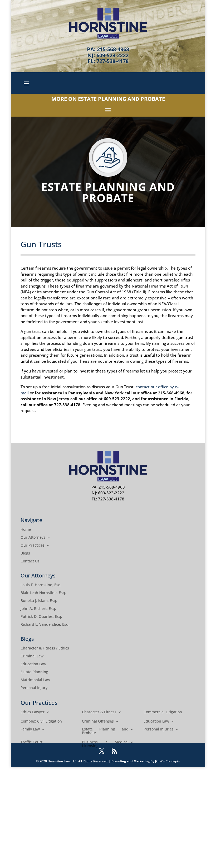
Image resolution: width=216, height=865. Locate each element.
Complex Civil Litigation (41, 721)
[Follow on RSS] (114, 751)
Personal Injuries (159, 729)
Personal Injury (34, 688)
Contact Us (30, 561)
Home (26, 530)
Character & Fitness (99, 712)
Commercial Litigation (163, 712)
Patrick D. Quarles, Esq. (41, 617)
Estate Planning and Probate (105, 731)
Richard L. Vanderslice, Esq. (45, 625)
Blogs (25, 553)
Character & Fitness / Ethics (45, 648)
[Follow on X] (101, 751)
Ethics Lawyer (33, 712)
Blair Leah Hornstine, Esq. (43, 593)
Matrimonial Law (35, 680)
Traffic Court (31, 742)
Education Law (33, 664)
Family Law (30, 729)
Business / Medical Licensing (105, 744)
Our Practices (33, 545)
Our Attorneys (33, 538)
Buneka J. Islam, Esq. (39, 601)
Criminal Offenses (98, 721)
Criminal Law (32, 656)
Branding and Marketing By (132, 761)
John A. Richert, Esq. (38, 609)
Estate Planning (34, 672)
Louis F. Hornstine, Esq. (41, 585)
